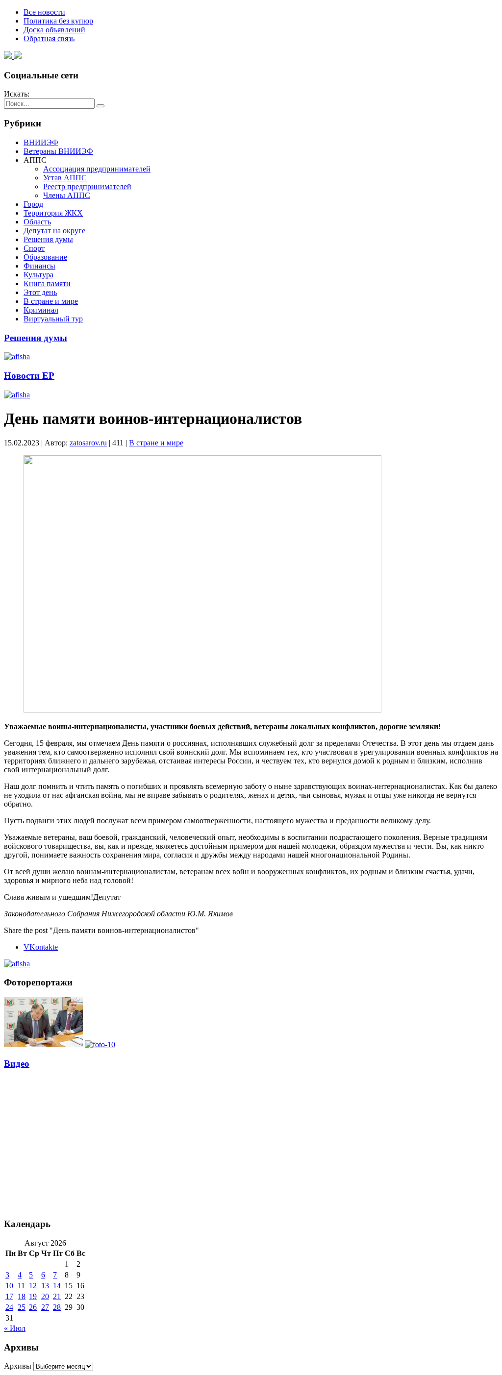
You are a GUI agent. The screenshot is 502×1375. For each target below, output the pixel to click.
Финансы (39, 266)
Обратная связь (49, 38)
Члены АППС (66, 195)
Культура (38, 274)
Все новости (44, 12)
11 (21, 1285)
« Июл (14, 1328)
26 (33, 1307)
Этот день (40, 292)
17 (9, 1296)
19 (33, 1296)
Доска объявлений (54, 29)
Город (33, 204)
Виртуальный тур (53, 319)
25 (21, 1307)
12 (33, 1285)
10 (9, 1285)
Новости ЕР (29, 375)
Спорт (34, 248)
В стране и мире (51, 301)
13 (45, 1285)
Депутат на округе (54, 230)
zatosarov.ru (88, 443)
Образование (45, 257)
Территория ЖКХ (53, 213)
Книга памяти (47, 283)
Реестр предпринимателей (87, 186)
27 (45, 1307)
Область (37, 222)
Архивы (17, 1366)
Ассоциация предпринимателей (97, 169)
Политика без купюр (58, 21)
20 (45, 1296)
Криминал (41, 310)
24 (9, 1307)
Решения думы (48, 239)
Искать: (16, 94)
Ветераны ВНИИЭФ (58, 151)
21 (57, 1296)
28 (57, 1307)
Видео (16, 1063)
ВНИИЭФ (41, 142)
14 (57, 1285)
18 (21, 1296)
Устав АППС (65, 177)
